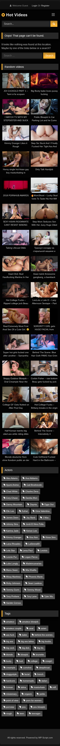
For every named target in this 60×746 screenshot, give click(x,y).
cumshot (27, 667)
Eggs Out (49, 504)
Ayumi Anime (12, 485)
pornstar (10, 707)
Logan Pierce (31, 557)
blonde (9, 654)
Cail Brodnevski (34, 485)
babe (24, 635)
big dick (25, 648)
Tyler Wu (48, 596)
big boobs (46, 641)
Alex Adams (12, 478)
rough (9, 713)
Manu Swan (12, 570)
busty (8, 661)
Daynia (33, 504)
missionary (11, 694)
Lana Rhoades (13, 544)
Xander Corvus (13, 603)
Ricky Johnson (13, 583)
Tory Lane (32, 596)
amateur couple (13, 628)
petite (42, 694)
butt (21, 661)
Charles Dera (31, 491)
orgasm (28, 694)
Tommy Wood (33, 589)
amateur (10, 621)
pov (24, 707)
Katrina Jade (12, 530)
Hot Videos (16, 15)
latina (23, 687)
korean (9, 687)
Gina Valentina (42, 511)
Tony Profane (12, 596)
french (40, 674)
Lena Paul (28, 550)
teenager (36, 713)
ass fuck (10, 635)
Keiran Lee (31, 530)
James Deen (12, 517)
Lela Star (10, 550)
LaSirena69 (34, 544)
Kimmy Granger (14, 537)
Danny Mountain (14, 504)
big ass (9, 641)
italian (44, 680)
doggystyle (11, 674)
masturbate (39, 687)
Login (34, 5)
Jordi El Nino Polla (35, 524)
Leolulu (43, 550)
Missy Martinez (13, 576)
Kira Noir (33, 537)
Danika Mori (31, 498)
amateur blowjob (30, 621)
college (34, 661)
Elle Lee (10, 511)
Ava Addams (31, 478)
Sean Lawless (35, 583)
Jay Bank (30, 517)
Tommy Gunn (12, 589)
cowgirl (48, 661)
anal (31, 628)
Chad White (12, 491)
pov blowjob (39, 707)
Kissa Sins (51, 537)
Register (45, 5)
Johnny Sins (12, 524)
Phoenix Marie (36, 576)
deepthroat (44, 667)
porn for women (34, 700)
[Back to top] (50, 737)
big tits (40, 648)
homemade (28, 680)
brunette (40, 654)
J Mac (46, 517)
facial (27, 674)
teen (22, 713)
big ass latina (27, 641)
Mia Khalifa (31, 570)
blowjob (24, 654)
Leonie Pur (11, 557)
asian (43, 628)
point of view (12, 700)
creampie (10, 667)
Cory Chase (12, 498)
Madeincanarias (33, 563)
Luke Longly (12, 563)
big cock (10, 648)
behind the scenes (43, 635)
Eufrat (25, 511)
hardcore (10, 680)
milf (54, 687)
